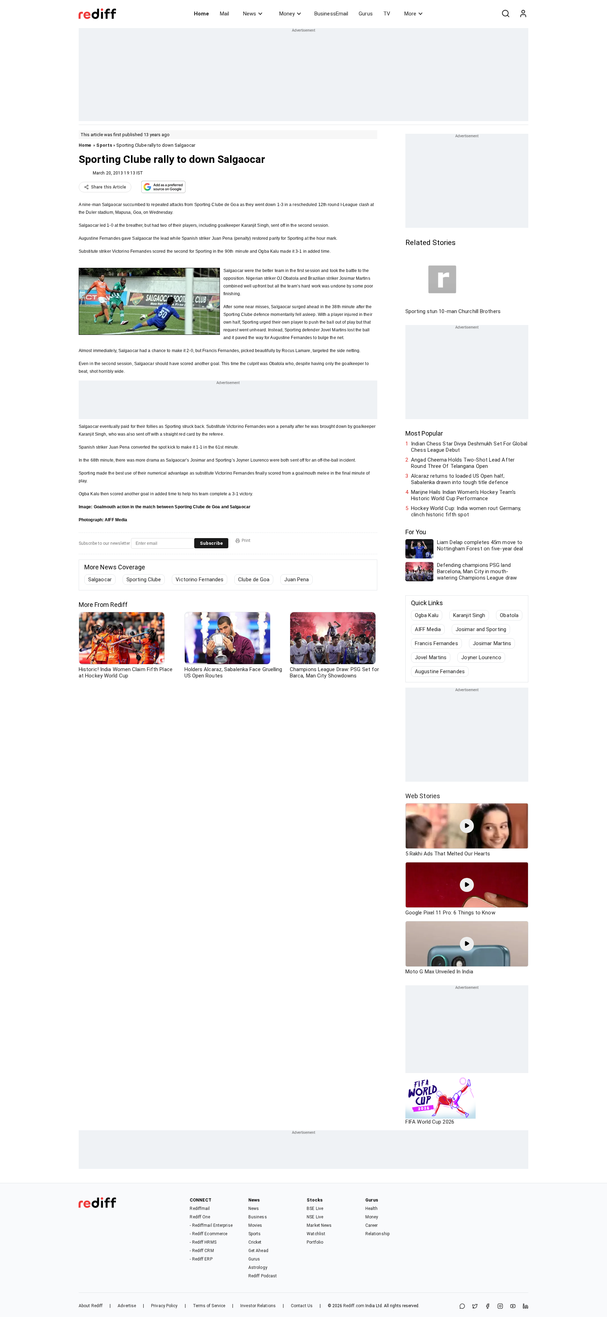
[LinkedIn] (525, 1306)
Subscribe (211, 543)
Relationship (377, 1233)
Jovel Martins (430, 657)
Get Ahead (258, 1250)
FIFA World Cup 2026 (429, 1122)
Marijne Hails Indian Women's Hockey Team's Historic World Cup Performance (463, 495)
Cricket (255, 1242)
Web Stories (422, 796)
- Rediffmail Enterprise (211, 1225)
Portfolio (315, 1242)
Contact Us (302, 1305)
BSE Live (315, 1208)
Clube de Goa (253, 579)
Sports (104, 145)
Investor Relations (258, 1305)
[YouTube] (513, 1306)
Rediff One (200, 1217)
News (249, 14)
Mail (224, 14)
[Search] (505, 13)
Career (371, 1225)
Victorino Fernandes (199, 579)
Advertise (127, 1305)
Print (246, 540)
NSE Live (315, 1217)
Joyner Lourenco (481, 657)
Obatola (509, 615)
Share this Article (108, 187)
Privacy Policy (164, 1305)
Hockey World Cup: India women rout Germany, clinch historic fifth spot (466, 511)
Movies (255, 1225)
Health (371, 1208)
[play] (467, 826)
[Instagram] (500, 1306)
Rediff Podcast (262, 1275)
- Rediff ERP (201, 1259)
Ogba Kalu (426, 615)
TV (386, 14)
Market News (319, 1225)
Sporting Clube (143, 579)
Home (201, 14)
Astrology (257, 1267)
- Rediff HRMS (203, 1242)
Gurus (366, 14)
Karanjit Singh (469, 615)
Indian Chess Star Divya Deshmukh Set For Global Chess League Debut (469, 447)
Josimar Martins (492, 643)
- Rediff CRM (202, 1250)
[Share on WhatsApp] (462, 1306)
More (410, 14)
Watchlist (316, 1233)
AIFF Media (428, 629)
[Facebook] (487, 1306)
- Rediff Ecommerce (208, 1233)
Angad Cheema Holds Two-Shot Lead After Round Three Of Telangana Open (463, 463)
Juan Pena (296, 579)
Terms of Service (209, 1305)
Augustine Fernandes (440, 671)
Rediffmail (200, 1208)
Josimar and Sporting (481, 629)
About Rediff (91, 1305)
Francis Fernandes (436, 643)
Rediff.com (353, 1305)
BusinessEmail (331, 14)
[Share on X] (475, 1306)
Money (287, 14)
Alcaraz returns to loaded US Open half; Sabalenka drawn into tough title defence (459, 479)
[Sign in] (523, 13)
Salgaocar (100, 579)
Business (257, 1217)
